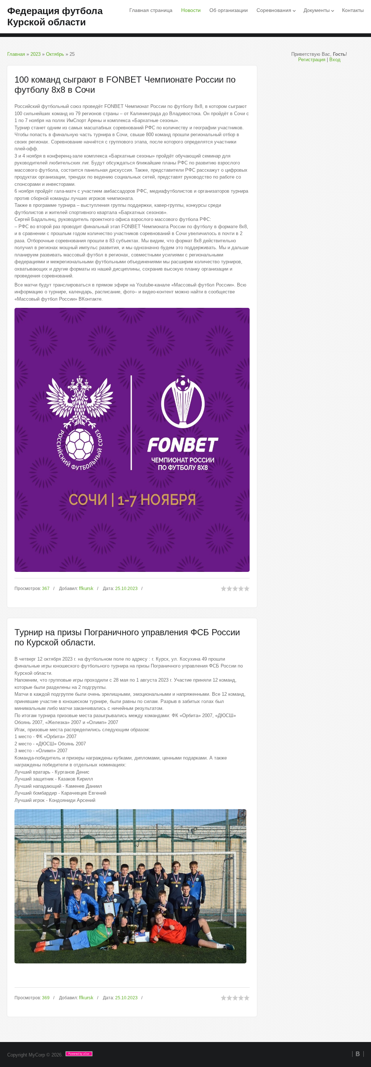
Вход (335, 59)
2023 (35, 54)
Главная (16, 54)
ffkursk (86, 588)
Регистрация (311, 59)
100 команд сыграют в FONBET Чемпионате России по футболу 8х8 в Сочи (124, 85)
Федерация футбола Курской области (55, 16)
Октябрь (55, 54)
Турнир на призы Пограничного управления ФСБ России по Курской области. (127, 637)
